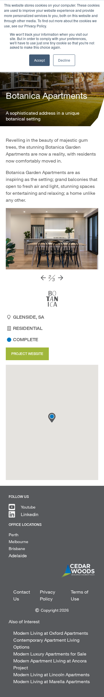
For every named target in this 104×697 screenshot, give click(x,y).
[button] (52, 418)
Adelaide (18, 555)
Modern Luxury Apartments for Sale (49, 653)
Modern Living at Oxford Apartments (50, 633)
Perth (13, 534)
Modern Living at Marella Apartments (51, 681)
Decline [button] (64, 60)
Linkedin (29, 514)
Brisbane (17, 548)
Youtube (28, 507)
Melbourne (18, 541)
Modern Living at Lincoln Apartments (51, 674)
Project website (27, 354)
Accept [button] (39, 60)
